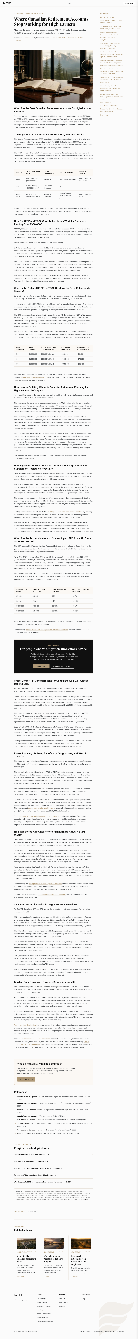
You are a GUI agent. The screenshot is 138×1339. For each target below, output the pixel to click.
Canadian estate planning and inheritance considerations (35, 816)
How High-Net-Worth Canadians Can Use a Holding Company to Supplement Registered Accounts (111, 62)
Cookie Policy (109, 1331)
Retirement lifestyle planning (25, 1025)
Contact (62, 1306)
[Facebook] (19, 1300)
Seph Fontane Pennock (41, 38)
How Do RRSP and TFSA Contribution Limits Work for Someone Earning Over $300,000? (109, 36)
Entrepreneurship (42, 1317)
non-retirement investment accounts (52, 895)
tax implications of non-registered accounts (45, 884)
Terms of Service (97, 1331)
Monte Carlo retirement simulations (34, 377)
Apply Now (129, 3)
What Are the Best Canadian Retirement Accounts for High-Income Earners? (111, 20)
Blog (83, 1299)
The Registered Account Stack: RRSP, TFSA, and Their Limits (111, 27)
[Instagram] (15, 1300)
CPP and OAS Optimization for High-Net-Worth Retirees (110, 104)
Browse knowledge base (62, 666)
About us (62, 1299)
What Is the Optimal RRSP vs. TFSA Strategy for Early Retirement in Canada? (110, 45)
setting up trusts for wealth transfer (42, 808)
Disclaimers (120, 1331)
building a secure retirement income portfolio (65, 512)
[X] (22, 1300)
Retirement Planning (44, 1306)
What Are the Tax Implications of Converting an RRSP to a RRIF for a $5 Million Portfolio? (111, 71)
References (104, 115)
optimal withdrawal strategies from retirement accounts (47, 630)
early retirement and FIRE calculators (36, 1039)
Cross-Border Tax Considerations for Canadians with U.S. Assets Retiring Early (111, 79)
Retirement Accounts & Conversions (29, 13)
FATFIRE (7, 3)
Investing (40, 1310)
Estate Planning (42, 1302)
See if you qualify (26, 1079)
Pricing (69, 3)
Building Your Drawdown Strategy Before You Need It (111, 110)
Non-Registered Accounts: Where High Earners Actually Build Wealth (111, 96)
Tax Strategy (41, 1299)
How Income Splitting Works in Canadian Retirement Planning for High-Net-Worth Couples (111, 54)
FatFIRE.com (18, 38)
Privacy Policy (85, 1331)
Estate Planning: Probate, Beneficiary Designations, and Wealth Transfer (110, 88)
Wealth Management (44, 1314)
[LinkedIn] (26, 1300)
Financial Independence (45, 1321)
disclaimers (84, 1199)
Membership (63, 1302)
